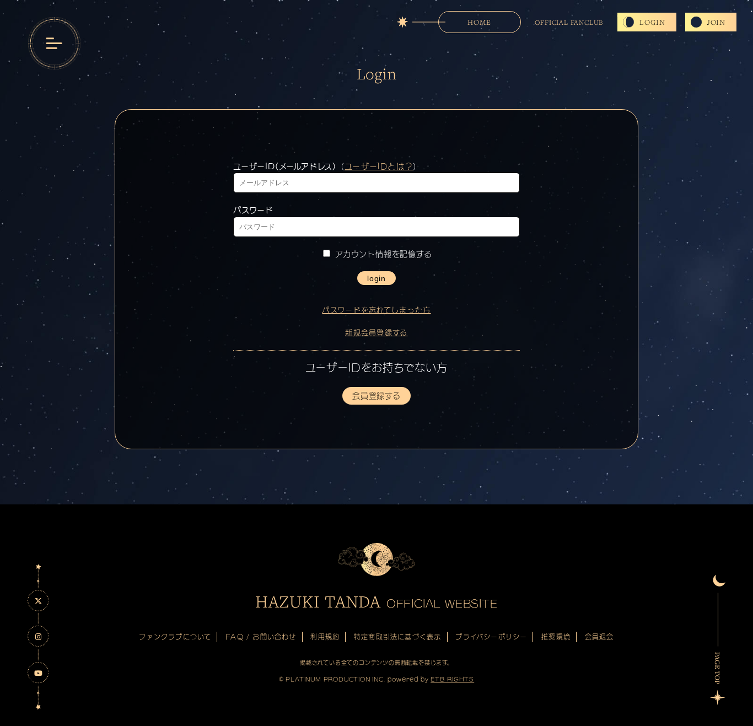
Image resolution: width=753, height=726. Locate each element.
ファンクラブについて (175, 636)
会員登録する (376, 396)
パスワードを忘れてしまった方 (376, 310)
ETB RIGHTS (452, 679)
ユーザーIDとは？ (379, 166)
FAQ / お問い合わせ (260, 636)
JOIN (716, 22)
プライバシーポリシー (491, 636)
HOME (479, 22)
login (376, 278)
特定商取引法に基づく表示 (397, 636)
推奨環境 (556, 636)
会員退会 (599, 636)
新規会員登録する (376, 332)
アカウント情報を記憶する (382, 254)
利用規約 (325, 636)
